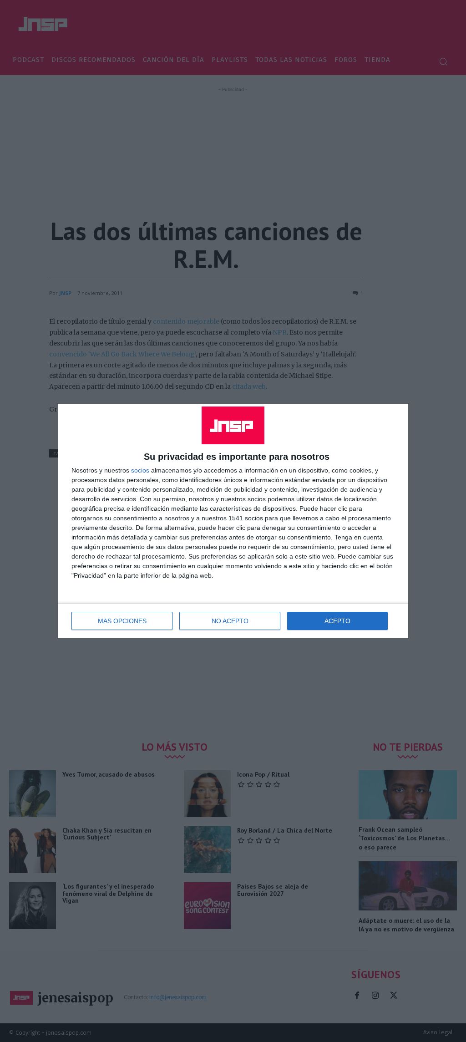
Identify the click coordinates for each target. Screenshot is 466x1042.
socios (140, 470)
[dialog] (233, 521)
